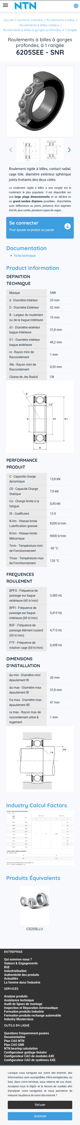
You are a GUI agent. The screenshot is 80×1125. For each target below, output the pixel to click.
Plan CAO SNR (14, 1045)
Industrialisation (15, 971)
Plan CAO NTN (14, 1041)
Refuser (40, 1105)
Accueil (9, 20)
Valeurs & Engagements (21, 963)
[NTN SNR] (25, 6)
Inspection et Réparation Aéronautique (31, 1008)
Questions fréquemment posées (26, 1033)
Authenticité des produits (21, 975)
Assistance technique (19, 1000)
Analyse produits (16, 996)
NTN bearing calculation (21, 1048)
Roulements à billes (61, 20)
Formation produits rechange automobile (32, 1015)
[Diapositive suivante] (69, 150)
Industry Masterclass (18, 1019)
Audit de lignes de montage (23, 1004)
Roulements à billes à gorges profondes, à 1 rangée (40, 30)
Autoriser (40, 1116)
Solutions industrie (30, 20)
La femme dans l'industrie (22, 982)
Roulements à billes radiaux (39, 25)
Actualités (11, 978)
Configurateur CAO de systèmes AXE (30, 1060)
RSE (7, 967)
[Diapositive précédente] (11, 150)
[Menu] (5, 5)
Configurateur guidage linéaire (25, 1052)
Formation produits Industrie (24, 1011)
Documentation (14, 1037)
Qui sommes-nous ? (18, 959)
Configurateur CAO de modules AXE (29, 1056)
